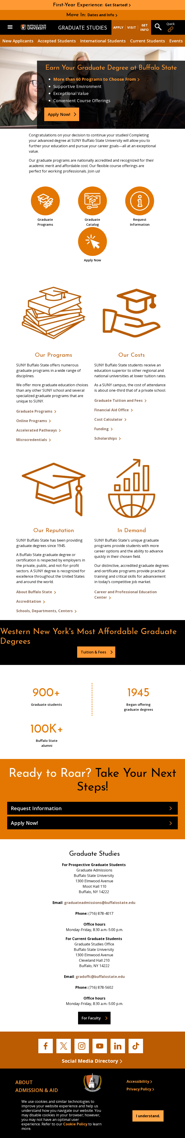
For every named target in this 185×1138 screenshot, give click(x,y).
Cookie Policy (75, 1124)
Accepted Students (57, 41)
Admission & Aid (36, 1090)
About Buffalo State (34, 591)
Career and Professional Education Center (125, 594)
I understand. (148, 1115)
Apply (118, 27)
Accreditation (29, 601)
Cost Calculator (108, 419)
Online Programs (32, 420)
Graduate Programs (34, 411)
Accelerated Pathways (37, 430)
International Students (103, 41)
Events (176, 41)
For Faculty (91, 1018)
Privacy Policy (139, 1089)
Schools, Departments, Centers (45, 610)
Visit (131, 27)
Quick (170, 24)
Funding (102, 428)
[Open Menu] (10, 27)
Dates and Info (101, 14)
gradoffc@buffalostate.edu (100, 976)
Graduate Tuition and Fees (118, 400)
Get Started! (116, 4)
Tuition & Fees (93, 652)
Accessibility (138, 1081)
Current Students (147, 41)
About (24, 1082)
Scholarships (106, 438)
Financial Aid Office (112, 409)
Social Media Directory (90, 1060)
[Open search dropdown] (158, 27)
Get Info (144, 27)
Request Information (36, 808)
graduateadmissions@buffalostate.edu (99, 902)
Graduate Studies (82, 28)
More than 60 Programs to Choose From (94, 79)
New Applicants (17, 41)
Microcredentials (32, 439)
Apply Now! (59, 114)
